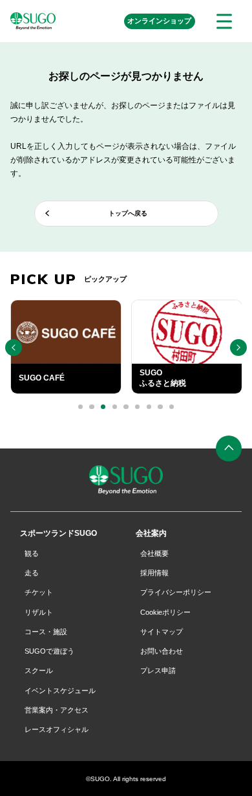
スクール (39, 670)
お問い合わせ (161, 651)
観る (32, 553)
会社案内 (151, 533)
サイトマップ (161, 632)
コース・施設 (46, 632)
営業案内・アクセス (57, 710)
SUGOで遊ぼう (49, 651)
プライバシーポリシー (175, 592)
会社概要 (154, 553)
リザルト (39, 612)
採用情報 (154, 573)
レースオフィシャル (57, 729)
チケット (39, 592)
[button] (80, 406)
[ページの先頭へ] (229, 448)
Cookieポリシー (165, 612)
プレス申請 (158, 670)
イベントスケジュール (60, 690)
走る (32, 573)
